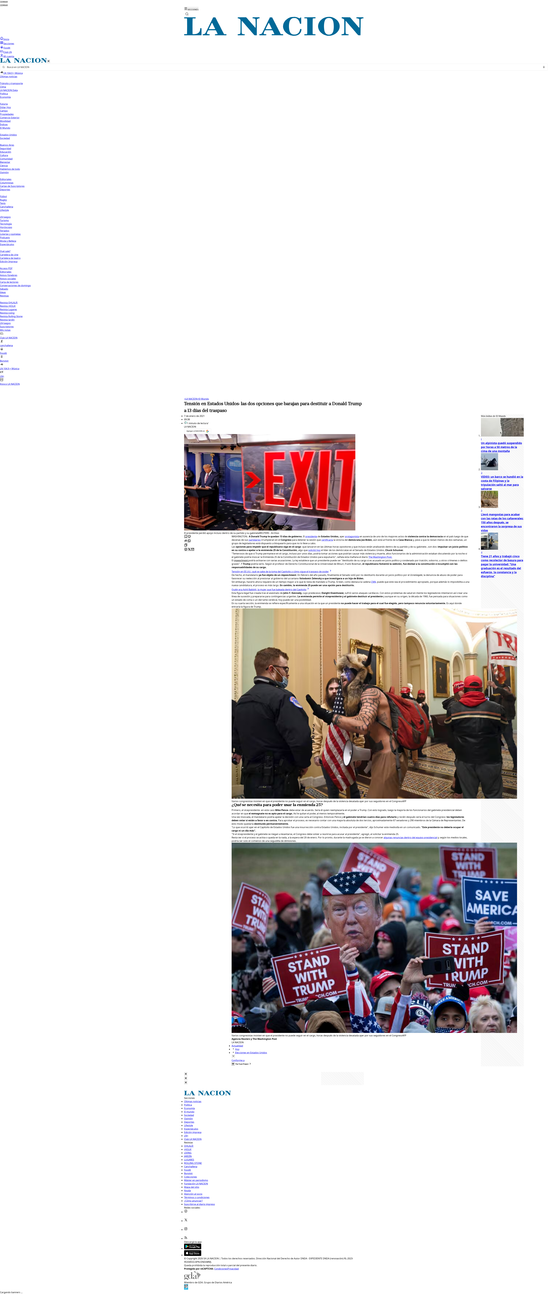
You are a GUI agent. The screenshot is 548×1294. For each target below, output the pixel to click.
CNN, (373, 581)
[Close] (186, 1074)
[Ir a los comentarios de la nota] (189, 537)
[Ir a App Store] (192, 1255)
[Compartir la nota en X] (189, 549)
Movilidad (5, 121)
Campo (4, 110)
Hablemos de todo (10, 169)
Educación (5, 151)
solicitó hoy (314, 550)
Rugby (3, 199)
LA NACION (190, 398)
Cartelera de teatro (10, 258)
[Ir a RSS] (186, 1238)
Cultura (4, 155)
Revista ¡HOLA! (8, 306)
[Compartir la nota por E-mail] (192, 549)
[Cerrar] (48, 61)
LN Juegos (5, 217)
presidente (311, 536)
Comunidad (6, 158)
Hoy (237, 1049)
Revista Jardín (7, 319)
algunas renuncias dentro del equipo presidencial (410, 837)
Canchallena (6, 206)
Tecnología (6, 223)
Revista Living (7, 312)
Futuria (4, 103)
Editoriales (5, 179)
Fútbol (3, 196)
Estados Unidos (8, 134)
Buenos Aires (7, 145)
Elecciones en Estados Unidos (251, 1052)
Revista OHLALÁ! (9, 302)
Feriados (4, 230)
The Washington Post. (380, 557)
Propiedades (7, 114)
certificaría (327, 539)
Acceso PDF (6, 268)
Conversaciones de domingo (15, 285)
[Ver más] (233, 1056)
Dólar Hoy (5, 107)
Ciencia (4, 165)
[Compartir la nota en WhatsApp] (189, 541)
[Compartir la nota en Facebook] (186, 549)
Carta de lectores (9, 282)
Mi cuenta (8, 56)
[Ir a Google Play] (192, 1248)
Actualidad (237, 1045)
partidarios (255, 539)
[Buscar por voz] (544, 67)
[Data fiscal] (186, 1288)
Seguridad (5, 148)
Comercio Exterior (10, 117)
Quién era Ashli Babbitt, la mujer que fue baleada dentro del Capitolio (269, 589)
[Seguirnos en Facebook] (186, 1211)
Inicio (6, 39)
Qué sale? (5, 251)
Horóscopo (6, 227)
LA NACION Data (9, 90)
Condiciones (220, 1268)
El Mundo (203, 398)
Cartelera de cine (9, 254)
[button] (274, 222)
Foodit (6, 47)
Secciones (8, 43)
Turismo (4, 220)
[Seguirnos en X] (186, 1220)
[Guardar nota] (186, 537)
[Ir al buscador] (187, 14)
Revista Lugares (8, 309)
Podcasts (5, 237)
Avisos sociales (8, 278)
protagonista (352, 536)
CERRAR (4, 2)
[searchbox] (273, 67)
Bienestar (5, 162)
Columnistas (6, 182)
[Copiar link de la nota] (186, 545)
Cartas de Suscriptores (12, 186)
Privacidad (233, 1268)
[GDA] (192, 1279)
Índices (4, 124)
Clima (3, 86)
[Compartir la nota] (186, 541)
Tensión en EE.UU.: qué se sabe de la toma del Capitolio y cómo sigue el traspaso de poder (280, 571)
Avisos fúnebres (8, 275)
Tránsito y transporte (11, 83)
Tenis (3, 203)
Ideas (3, 292)
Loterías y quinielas (10, 234)
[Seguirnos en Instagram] (186, 1229)
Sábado (4, 288)
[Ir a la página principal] (274, 35)
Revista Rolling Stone (11, 316)
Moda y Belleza (8, 241)
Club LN (7, 52)
